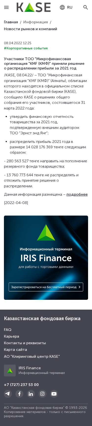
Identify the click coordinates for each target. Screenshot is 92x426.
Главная (11, 22)
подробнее (77, 194)
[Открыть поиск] (85, 7)
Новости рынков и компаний (30, 29)
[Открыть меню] (6, 7)
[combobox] (65, 7)
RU (69, 7)
